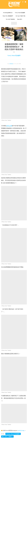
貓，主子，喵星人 (7, 436)
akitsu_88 (9, 125)
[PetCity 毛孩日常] (14, 4)
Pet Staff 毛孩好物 (10, 19)
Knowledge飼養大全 (7, 12)
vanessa (11, 63)
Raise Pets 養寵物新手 (8, 16)
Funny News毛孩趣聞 (20, 12)
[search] (20, 2)
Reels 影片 (19, 19)
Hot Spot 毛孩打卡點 (20, 16)
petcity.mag (21, 430)
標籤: (3, 434)
